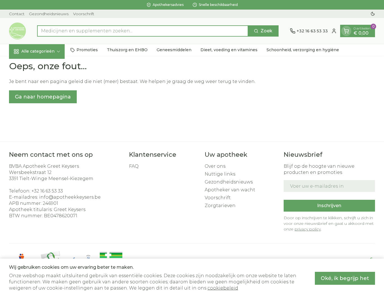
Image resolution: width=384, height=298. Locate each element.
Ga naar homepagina (43, 97)
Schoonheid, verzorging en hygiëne (302, 49)
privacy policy (308, 229)
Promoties (87, 49)
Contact (16, 13)
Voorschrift (83, 13)
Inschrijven (329, 205)
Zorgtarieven (220, 205)
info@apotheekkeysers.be (70, 197)
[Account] (334, 31)
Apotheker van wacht (230, 189)
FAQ (134, 166)
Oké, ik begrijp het (345, 278)
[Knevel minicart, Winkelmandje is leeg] (346, 31)
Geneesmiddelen (174, 49)
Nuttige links (220, 174)
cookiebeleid (222, 288)
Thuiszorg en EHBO (127, 49)
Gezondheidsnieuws (49, 13)
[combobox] (142, 31)
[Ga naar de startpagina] (17, 31)
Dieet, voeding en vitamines (228, 49)
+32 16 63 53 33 (47, 191)
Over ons (215, 166)
